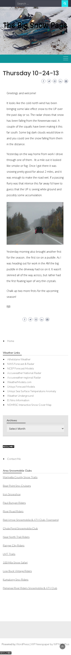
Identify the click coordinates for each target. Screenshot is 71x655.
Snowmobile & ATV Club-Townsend (31, 520)
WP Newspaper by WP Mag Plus (50, 644)
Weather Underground (20, 396)
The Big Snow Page (35, 25)
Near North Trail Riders (16, 537)
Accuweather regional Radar (24, 377)
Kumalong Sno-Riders (15, 579)
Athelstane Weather (18, 359)
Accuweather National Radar (24, 373)
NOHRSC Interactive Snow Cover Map (29, 405)
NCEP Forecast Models (20, 368)
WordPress (22, 644)
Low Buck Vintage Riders (17, 571)
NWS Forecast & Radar (20, 364)
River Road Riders (13, 511)
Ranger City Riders (13, 545)
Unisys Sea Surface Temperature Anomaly (31, 391)
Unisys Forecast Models (21, 387)
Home (10, 341)
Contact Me (14, 459)
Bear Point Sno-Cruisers (17, 486)
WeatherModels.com (19, 382)
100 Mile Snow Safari (15, 562)
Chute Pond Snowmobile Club (20, 528)
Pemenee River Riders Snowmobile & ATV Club (30, 588)
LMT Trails (9, 554)
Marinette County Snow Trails (20, 477)
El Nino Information (18, 400)
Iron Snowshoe (11, 494)
